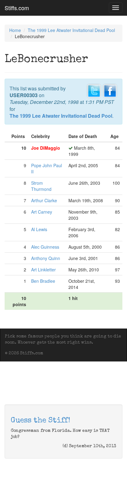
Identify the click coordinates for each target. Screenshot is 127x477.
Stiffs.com (17, 8)
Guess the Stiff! (40, 420)
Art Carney (41, 212)
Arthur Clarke (44, 200)
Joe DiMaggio (45, 148)
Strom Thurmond (41, 186)
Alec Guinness (45, 247)
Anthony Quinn (45, 258)
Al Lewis (39, 229)
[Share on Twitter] (94, 90)
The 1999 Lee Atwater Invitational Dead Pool (71, 30)
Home (15, 30)
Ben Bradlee (43, 281)
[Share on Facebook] (110, 90)
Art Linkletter (43, 269)
